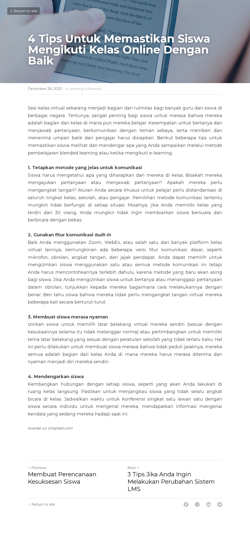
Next (131, 468)
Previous (38, 468)
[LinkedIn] (208, 504)
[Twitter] (197, 504)
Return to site (25, 11)
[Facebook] (186, 504)
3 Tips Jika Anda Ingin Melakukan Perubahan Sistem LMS (171, 481)
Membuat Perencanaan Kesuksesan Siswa (62, 478)
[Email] (219, 504)
